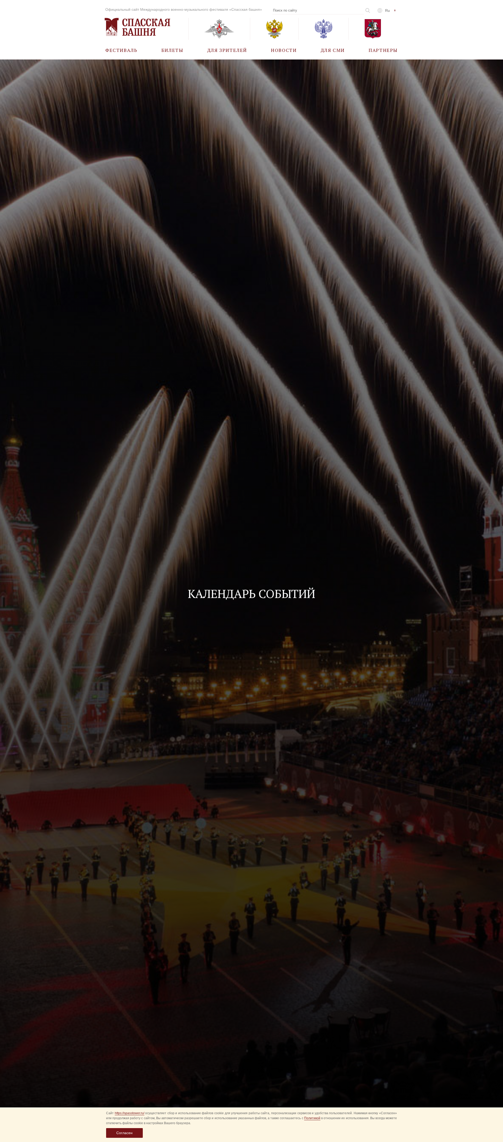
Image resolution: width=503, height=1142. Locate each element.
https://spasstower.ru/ (129, 1113)
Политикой (312, 1118)
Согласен (124, 1133)
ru (387, 10)
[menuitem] (121, 50)
